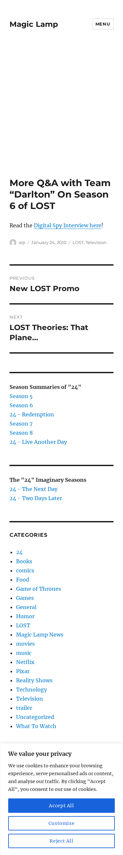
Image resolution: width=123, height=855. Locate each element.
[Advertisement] (61, 112)
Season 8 (21, 432)
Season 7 (21, 423)
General (26, 607)
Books (24, 561)
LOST (78, 242)
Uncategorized (35, 717)
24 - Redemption (32, 414)
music (23, 653)
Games (25, 598)
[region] (61, 799)
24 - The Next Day (33, 489)
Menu (102, 23)
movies (25, 643)
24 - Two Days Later (36, 498)
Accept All (61, 806)
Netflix (25, 662)
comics (25, 570)
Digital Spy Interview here (67, 225)
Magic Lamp (34, 24)
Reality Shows (34, 680)
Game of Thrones (38, 588)
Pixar (23, 671)
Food (22, 579)
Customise (62, 823)
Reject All (61, 841)
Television (96, 242)
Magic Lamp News (39, 634)
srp (22, 242)
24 (19, 552)
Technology (31, 689)
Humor (25, 616)
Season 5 (21, 396)
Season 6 (21, 405)
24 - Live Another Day (38, 442)
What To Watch (36, 726)
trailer (24, 708)
